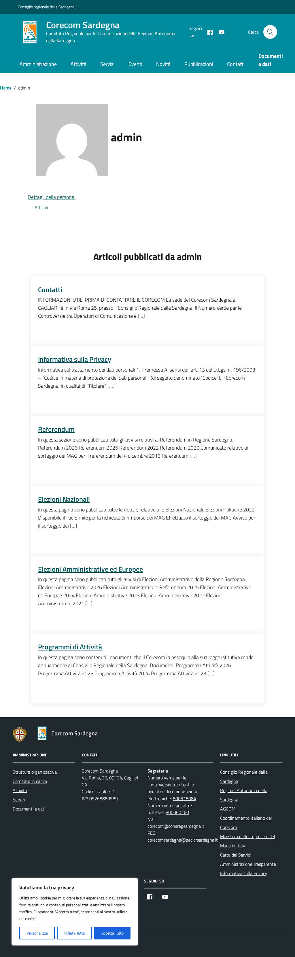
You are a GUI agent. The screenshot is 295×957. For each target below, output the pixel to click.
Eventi (135, 64)
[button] (56, 197)
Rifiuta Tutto (74, 933)
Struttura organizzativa (35, 771)
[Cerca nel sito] (270, 32)
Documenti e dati (29, 808)
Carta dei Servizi (235, 854)
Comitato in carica (30, 781)
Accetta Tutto (112, 933)
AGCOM (227, 808)
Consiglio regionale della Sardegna (46, 7)
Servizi (107, 64)
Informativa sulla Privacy (243, 873)
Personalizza (37, 933)
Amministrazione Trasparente (248, 864)
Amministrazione (38, 64)
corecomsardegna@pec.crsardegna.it (183, 839)
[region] (75, 911)
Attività (78, 64)
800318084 (184, 798)
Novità (163, 64)
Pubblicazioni (198, 64)
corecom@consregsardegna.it (176, 826)
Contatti (236, 64)
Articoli (41, 207)
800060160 (177, 812)
